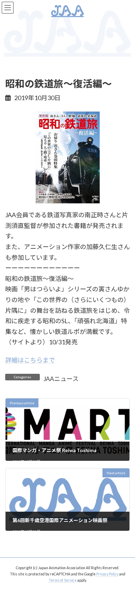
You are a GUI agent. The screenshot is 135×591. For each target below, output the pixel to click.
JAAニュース (61, 378)
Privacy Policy (107, 574)
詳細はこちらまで (30, 360)
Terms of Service (62, 580)
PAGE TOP (124, 566)
